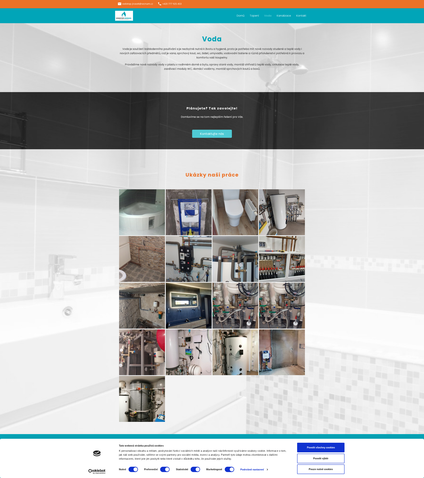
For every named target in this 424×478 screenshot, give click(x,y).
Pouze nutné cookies (321, 469)
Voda (267, 16)
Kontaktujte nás (212, 134)
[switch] (165, 469)
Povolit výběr (320, 458)
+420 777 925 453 (172, 3)
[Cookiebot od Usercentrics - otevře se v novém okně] (96, 471)
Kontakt (301, 16)
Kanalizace (284, 16)
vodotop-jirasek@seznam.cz (137, 3)
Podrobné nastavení (252, 469)
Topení (254, 16)
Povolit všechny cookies (321, 447)
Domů (240, 16)
